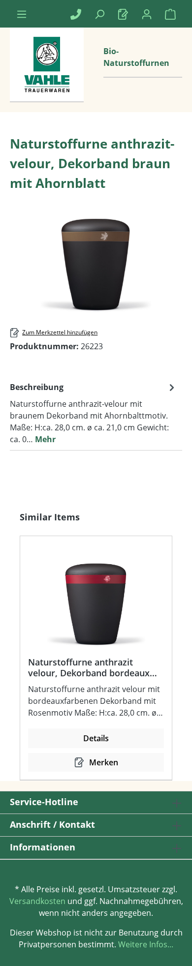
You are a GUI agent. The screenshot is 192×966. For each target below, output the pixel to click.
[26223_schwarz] (95, 260)
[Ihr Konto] (147, 14)
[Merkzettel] (123, 14)
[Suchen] (99, 14)
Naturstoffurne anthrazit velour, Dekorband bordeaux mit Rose (89, 667)
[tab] (93, 413)
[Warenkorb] (170, 14)
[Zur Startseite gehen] (47, 74)
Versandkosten (37, 901)
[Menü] (21, 14)
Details (96, 738)
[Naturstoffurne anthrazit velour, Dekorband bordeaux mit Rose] (96, 600)
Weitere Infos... (144, 944)
